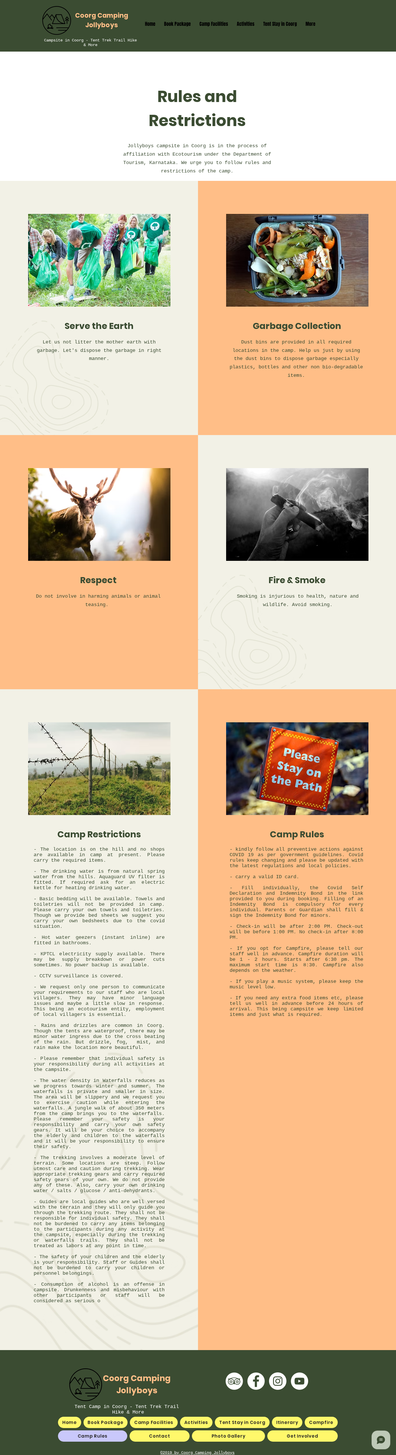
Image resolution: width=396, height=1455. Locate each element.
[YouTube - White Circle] (299, 1381)
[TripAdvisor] (234, 1381)
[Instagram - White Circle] (277, 1381)
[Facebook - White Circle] (256, 1381)
